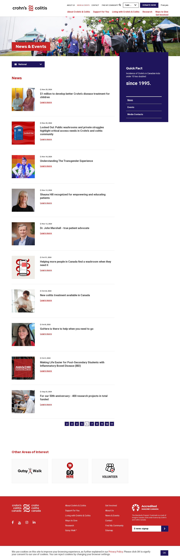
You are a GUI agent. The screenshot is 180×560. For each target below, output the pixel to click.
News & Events (83, 5)
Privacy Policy (116, 551)
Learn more (46, 102)
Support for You (101, 12)
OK (164, 553)
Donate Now (149, 5)
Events (130, 107)
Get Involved (162, 15)
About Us (71, 5)
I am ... (128, 5)
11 (112, 424)
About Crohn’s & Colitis (78, 12)
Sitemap (109, 530)
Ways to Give (161, 12)
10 (107, 424)
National (22, 64)
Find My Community (110, 5)
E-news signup (141, 528)
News (130, 100)
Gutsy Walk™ (71, 530)
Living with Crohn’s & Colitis (125, 12)
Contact (95, 5)
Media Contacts (135, 114)
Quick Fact (134, 68)
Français (164, 5)
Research (147, 12)
